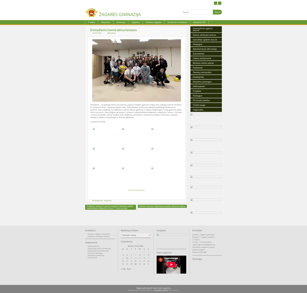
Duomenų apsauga (95, 253)
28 (135, 264)
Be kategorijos (97, 200)
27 (131, 264)
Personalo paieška (201, 100)
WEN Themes (173, 290)
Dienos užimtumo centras (204, 35)
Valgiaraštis (198, 109)
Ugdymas (135, 22)
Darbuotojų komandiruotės (98, 251)
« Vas (123, 269)
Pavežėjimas (198, 77)
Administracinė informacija (205, 49)
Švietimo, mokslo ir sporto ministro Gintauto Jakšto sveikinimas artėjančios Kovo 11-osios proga (110, 207)
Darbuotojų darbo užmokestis (99, 248)
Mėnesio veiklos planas (203, 63)
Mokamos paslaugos (202, 81)
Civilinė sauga (199, 105)
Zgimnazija (111, 33)
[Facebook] (215, 3)
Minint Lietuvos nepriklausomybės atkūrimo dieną (162, 206)
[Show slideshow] (137, 190)
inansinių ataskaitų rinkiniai (99, 236)
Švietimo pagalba (153, 22)
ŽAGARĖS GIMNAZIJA (120, 14)
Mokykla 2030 (199, 22)
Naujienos (105, 22)
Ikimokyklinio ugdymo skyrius (203, 29)
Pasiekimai (197, 67)
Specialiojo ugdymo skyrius (205, 39)
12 (127, 258)
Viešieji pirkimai (93, 246)
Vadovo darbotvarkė (202, 58)
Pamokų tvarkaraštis (202, 72)
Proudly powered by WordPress (140, 290)
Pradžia (91, 22)
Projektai (197, 91)
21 (135, 261)
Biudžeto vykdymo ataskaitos (99, 234)
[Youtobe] (219, 3)
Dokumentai (198, 53)
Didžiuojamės (199, 86)
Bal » (129, 269)
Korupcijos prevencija (96, 255)
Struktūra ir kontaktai (177, 22)
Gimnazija (120, 22)
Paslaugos (197, 44)
